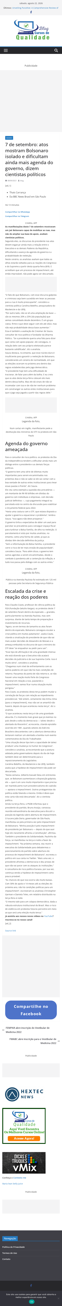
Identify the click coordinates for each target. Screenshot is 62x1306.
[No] (58, 1298)
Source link (10, 930)
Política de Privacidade (13, 1247)
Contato (6, 1259)
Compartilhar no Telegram (17, 216)
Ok (31, 1302)
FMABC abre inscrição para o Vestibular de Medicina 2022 (33, 1041)
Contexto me (19, 1177)
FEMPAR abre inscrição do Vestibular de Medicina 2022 (27, 1030)
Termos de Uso (9, 1253)
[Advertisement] (31, 101)
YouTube (48, 916)
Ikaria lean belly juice (12, 1183)
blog (22, 180)
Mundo (9, 138)
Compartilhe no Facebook (31, 1010)
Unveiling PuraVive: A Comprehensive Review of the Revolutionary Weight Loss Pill (35, 9)
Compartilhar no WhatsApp (17, 212)
